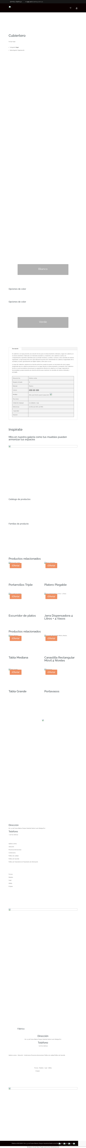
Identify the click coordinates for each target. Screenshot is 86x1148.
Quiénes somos (13, 843)
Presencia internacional (15, 849)
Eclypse (11, 886)
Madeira (11, 877)
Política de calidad (13, 855)
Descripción (15, 348)
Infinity (10, 883)
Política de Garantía (14, 858)
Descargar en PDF (43, 512)
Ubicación (11, 846)
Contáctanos (12, 852)
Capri (10, 880)
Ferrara (11, 874)
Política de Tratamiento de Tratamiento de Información (23, 862)
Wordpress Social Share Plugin (35, 1147)
